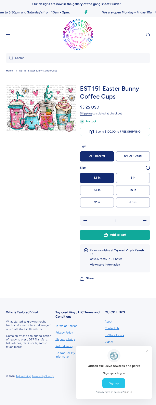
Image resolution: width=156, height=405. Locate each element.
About (108, 321)
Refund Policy (64, 346)
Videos (109, 342)
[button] (87, 279)
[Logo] (78, 34)
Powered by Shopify (43, 376)
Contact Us (112, 328)
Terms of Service (66, 326)
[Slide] (148, 168)
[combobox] (78, 58)
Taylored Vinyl (23, 376)
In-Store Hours (114, 335)
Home (9, 70)
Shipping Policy (65, 339)
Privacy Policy (64, 332)
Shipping (86, 113)
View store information (105, 264)
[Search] (9, 58)
